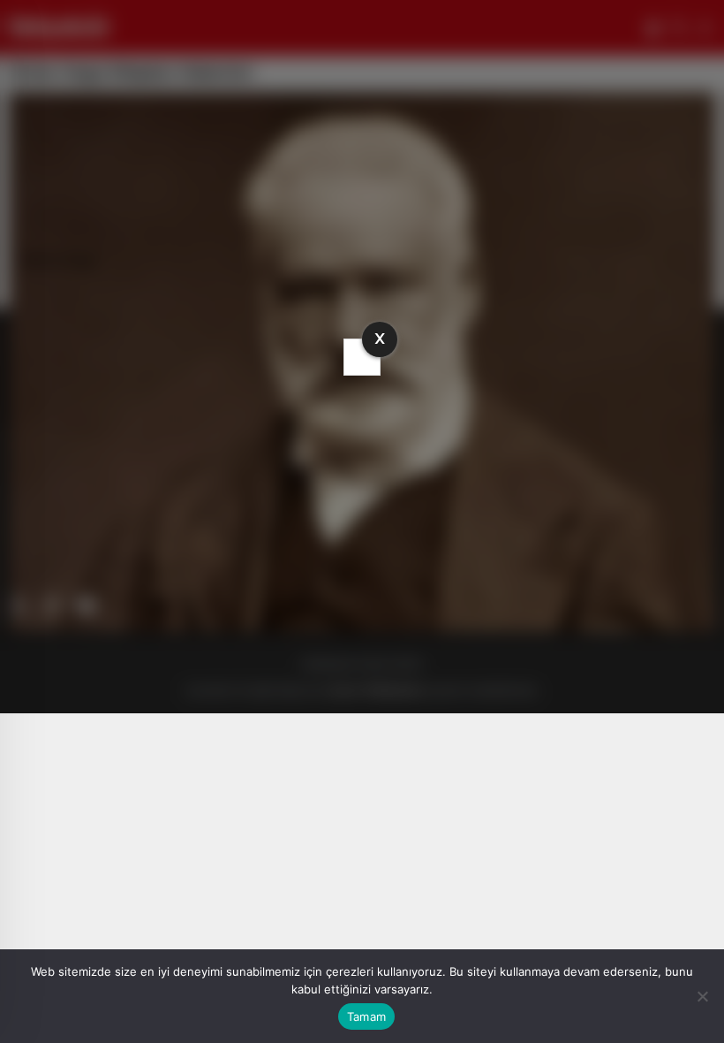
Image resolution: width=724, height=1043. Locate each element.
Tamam (366, 1016)
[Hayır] (702, 996)
